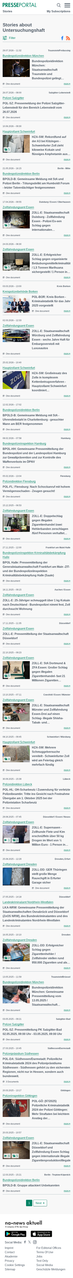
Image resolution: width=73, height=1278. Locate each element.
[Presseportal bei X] (28, 1242)
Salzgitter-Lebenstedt (59, 92)
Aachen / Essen (62, 589)
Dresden (66, 934)
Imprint (9, 1247)
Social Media (44, 1265)
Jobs (39, 1256)
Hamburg (65, 438)
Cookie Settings (15, 1265)
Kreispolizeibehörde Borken (20, 291)
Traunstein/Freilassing (59, 50)
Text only (42, 1260)
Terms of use (44, 1252)
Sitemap (10, 1269)
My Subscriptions (58, 11)
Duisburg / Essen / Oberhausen (54, 202)
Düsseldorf (64, 623)
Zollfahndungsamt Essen (18, 207)
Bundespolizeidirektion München (23, 55)
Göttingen (65, 1090)
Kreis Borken (63, 286)
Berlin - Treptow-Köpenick (57, 1175)
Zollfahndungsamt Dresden (20, 864)
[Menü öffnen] (67, 5)
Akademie (11, 1256)
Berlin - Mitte (64, 168)
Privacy (9, 1260)
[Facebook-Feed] (62, 38)
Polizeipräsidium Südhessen (21, 1053)
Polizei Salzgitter (13, 97)
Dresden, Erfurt (62, 859)
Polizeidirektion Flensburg (19, 481)
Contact (10, 1252)
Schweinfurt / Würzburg (58, 737)
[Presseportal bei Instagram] (33, 1241)
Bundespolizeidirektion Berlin (21, 173)
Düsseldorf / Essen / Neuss (56, 817)
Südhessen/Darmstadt (59, 1048)
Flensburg (65, 476)
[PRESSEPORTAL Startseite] (19, 5)
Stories (7, 11)
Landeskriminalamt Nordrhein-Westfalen (28, 902)
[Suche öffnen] (59, 5)
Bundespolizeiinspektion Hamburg (24, 443)
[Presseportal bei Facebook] (24, 1242)
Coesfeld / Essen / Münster (56, 694)
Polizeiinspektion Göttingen (20, 1095)
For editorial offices (48, 1247)
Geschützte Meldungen (50, 1269)
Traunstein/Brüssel (60, 977)
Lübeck (66, 779)
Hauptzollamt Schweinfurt (19, 131)
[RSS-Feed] (68, 38)
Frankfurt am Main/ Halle (58, 547)
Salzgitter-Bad (63, 1019)
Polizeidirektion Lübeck (17, 784)
